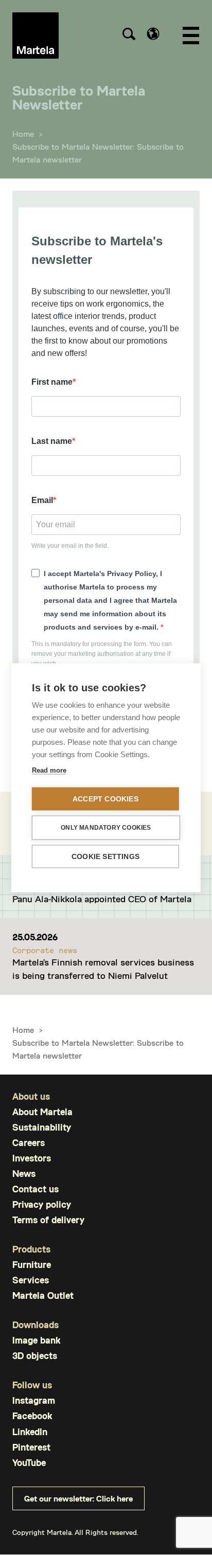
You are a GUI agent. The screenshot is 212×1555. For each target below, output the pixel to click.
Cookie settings (105, 856)
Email (42, 500)
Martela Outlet (43, 1295)
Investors (31, 1158)
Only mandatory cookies (106, 827)
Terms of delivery (48, 1219)
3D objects (34, 1355)
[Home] (35, 35)
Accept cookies (105, 798)
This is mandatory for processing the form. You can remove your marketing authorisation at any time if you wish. (101, 653)
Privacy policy (41, 1204)
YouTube (29, 1462)
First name (52, 382)
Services (30, 1280)
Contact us (35, 1189)
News (24, 1173)
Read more (49, 770)
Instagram (33, 1400)
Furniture (31, 1264)
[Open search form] (128, 35)
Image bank (36, 1340)
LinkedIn (29, 1431)
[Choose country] (153, 33)
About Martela (42, 1111)
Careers (28, 1142)
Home (23, 133)
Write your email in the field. (70, 545)
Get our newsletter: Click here (78, 1498)
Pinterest (31, 1447)
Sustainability (41, 1127)
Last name (51, 441)
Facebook (32, 1415)
